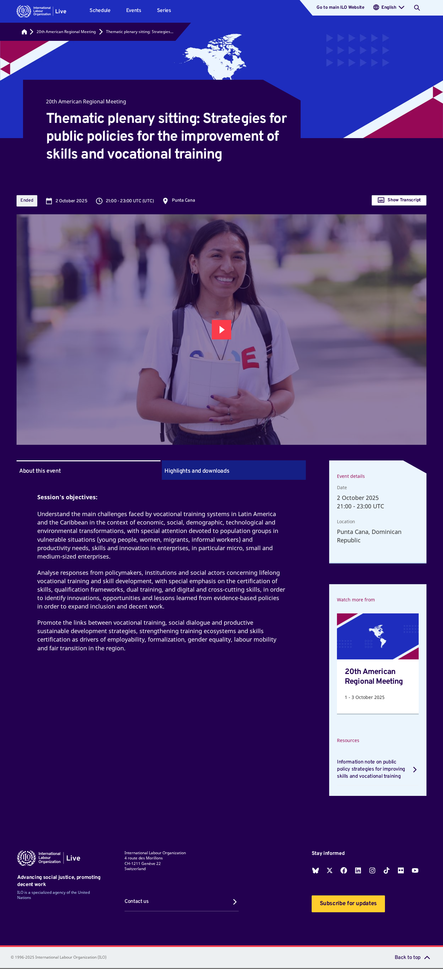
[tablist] (161, 470)
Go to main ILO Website (341, 7)
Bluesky (315, 870)
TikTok (386, 870)
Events (133, 10)
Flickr (401, 870)
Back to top (408, 957)
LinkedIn (358, 870)
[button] (41, 11)
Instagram (372, 870)
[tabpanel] (161, 580)
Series (164, 10)
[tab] (234, 470)
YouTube (415, 870)
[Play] (221, 329)
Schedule (100, 10)
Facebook (344, 870)
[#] (24, 32)
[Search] (417, 8)
